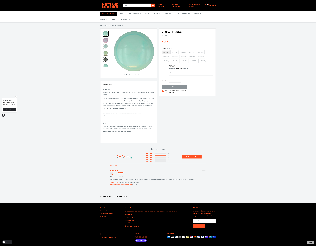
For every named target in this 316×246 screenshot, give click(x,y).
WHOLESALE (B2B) (126, 20)
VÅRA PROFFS (186, 14)
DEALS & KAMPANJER (108, 14)
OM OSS (114, 20)
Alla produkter (108, 25)
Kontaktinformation (106, 211)
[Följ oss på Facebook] (136, 237)
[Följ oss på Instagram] (140, 237)
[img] (114, 170)
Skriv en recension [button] (191, 157)
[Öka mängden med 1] (179, 80)
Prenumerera (199, 225)
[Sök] (153, 5)
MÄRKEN (146, 14)
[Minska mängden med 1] (170, 80)
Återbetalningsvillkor (106, 213)
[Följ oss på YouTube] (143, 237)
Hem (101, 25)
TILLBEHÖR (157, 14)
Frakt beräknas (179, 68)
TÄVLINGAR (197, 14)
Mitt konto (191, 6)
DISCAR (122, 14)
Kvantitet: (165, 81)
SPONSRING (103, 20)
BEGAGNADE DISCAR (135, 14)
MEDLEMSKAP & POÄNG (172, 14)
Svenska (103, 234)
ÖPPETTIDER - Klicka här (132, 226)
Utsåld (174, 87)
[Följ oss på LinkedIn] (146, 237)
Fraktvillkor (103, 216)
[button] (166, 42)
